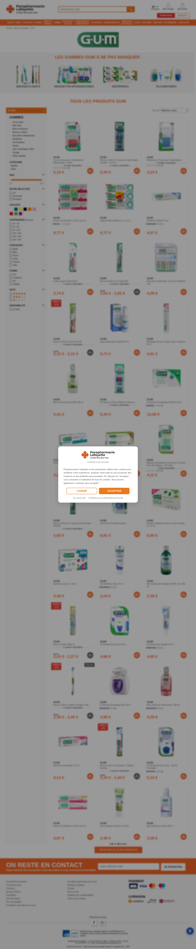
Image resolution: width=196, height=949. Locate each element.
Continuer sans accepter (98, 462)
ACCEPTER (114, 491)
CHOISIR (82, 491)
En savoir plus (79, 497)
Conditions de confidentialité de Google (105, 497)
